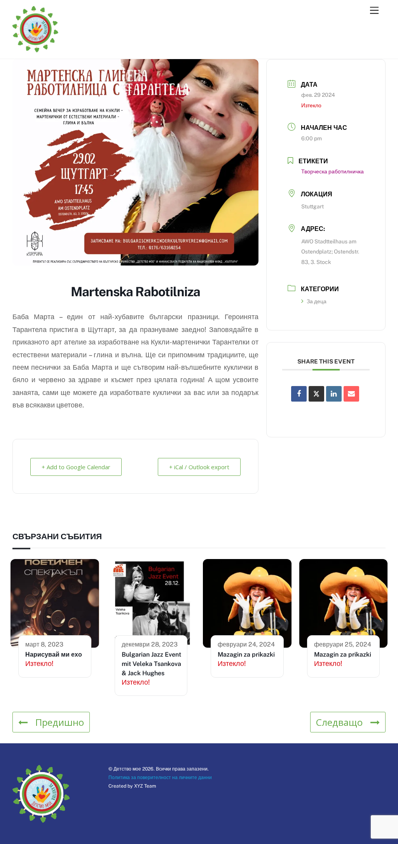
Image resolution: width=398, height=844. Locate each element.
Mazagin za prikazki (246, 654)
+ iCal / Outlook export (199, 467)
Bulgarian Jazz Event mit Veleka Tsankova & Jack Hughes (151, 664)
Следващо (339, 722)
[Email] (351, 394)
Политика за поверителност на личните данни (160, 777)
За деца (316, 301)
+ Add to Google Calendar (76, 467)
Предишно (59, 722)
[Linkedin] (334, 394)
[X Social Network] (316, 394)
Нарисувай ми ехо (53, 654)
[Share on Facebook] (299, 394)
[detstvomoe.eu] (35, 49)
